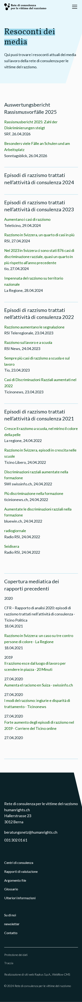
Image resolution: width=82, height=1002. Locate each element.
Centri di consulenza (18, 863)
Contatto (10, 933)
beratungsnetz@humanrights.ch (30, 832)
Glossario (11, 889)
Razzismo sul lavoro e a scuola (28, 342)
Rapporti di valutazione (21, 871)
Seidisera (11, 546)
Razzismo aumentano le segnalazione (34, 327)
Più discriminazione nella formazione (33, 493)
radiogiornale (15, 530)
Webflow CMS (61, 974)
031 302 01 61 (15, 840)
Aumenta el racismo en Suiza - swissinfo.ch (38, 685)
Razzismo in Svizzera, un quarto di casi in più (39, 234)
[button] (74, 7)
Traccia (8, 963)
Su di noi (10, 915)
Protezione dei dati (16, 955)
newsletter (12, 924)
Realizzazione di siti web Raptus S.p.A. (27, 974)
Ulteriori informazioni (20, 898)
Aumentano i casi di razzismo (27, 219)
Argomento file (15, 880)
